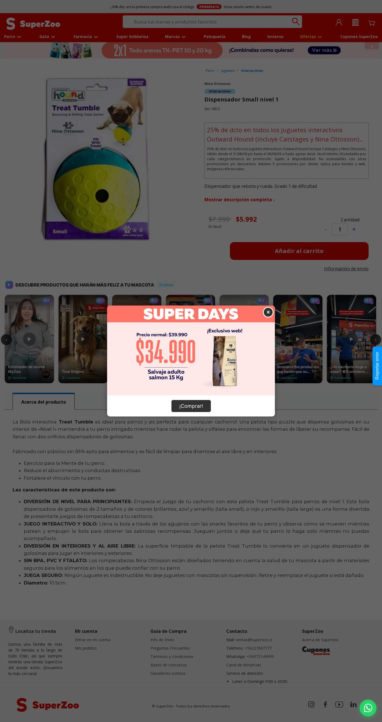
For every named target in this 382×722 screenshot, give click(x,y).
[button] (368, 708)
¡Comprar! (191, 406)
